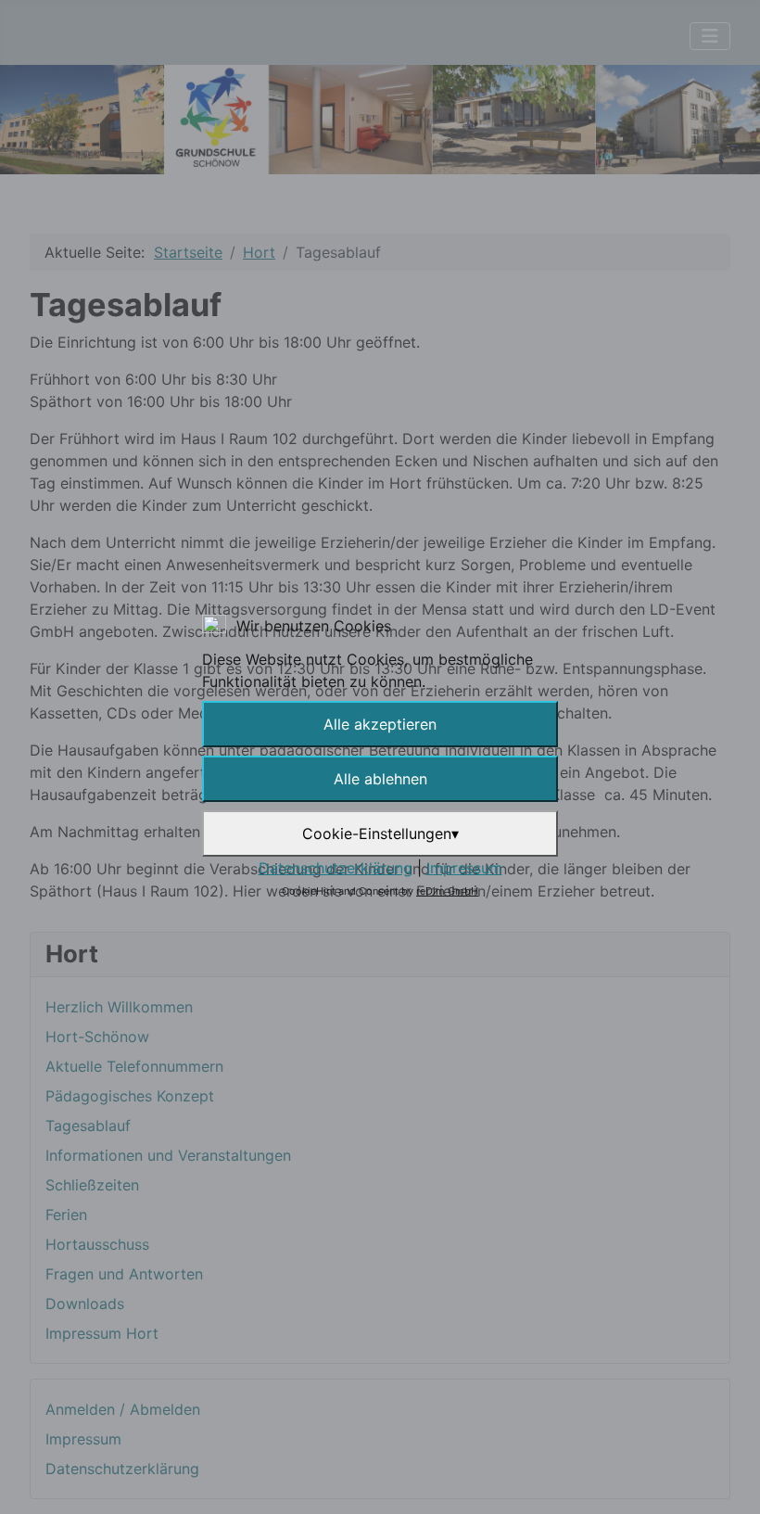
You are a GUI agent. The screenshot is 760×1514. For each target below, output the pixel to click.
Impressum (464, 868)
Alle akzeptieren (380, 724)
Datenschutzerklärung (335, 868)
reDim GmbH (447, 890)
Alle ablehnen (380, 779)
